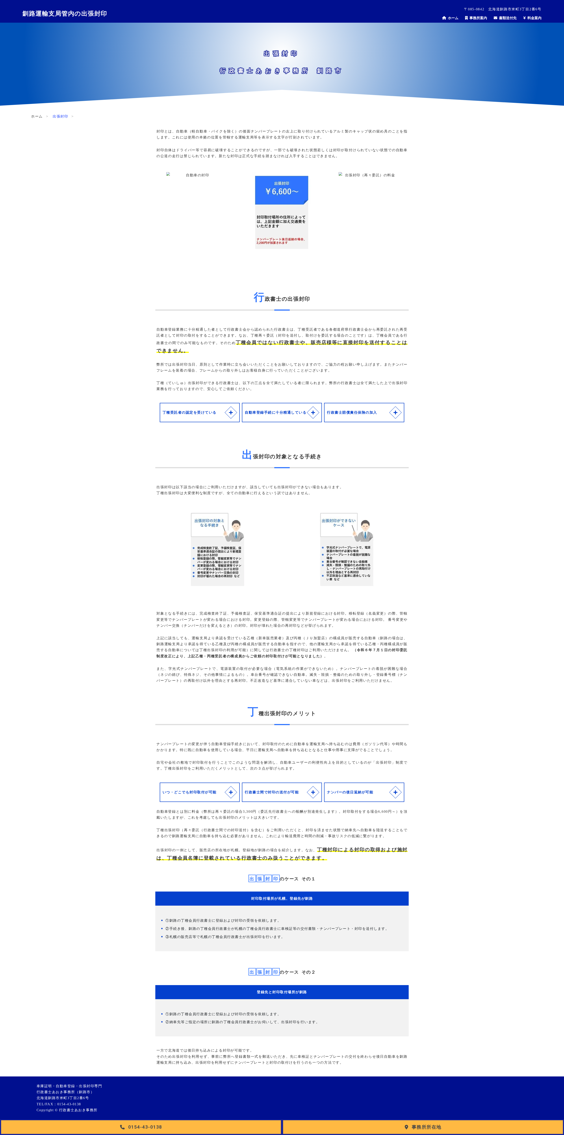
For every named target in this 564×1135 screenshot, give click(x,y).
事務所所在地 (427, 1127)
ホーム (452, 17)
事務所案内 (477, 17)
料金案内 (534, 17)
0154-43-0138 (145, 1127)
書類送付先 (507, 17)
